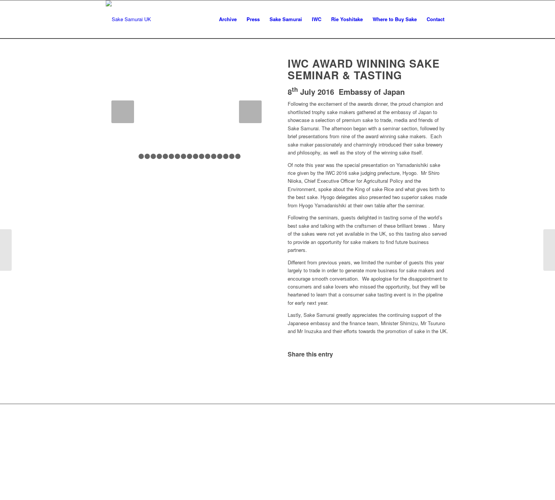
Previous (122, 111)
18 (237, 156)
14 (213, 156)
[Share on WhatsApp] (355, 374)
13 (207, 156)
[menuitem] (228, 19)
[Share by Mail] (435, 374)
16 (225, 156)
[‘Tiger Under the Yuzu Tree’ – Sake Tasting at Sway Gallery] (549, 250)
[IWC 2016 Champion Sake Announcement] (6, 250)
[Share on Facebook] (301, 374)
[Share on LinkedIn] (408, 374)
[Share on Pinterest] (381, 374)
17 (231, 156)
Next (250, 111)
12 (201, 156)
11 (195, 156)
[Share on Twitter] (328, 374)
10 (189, 156)
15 (219, 156)
